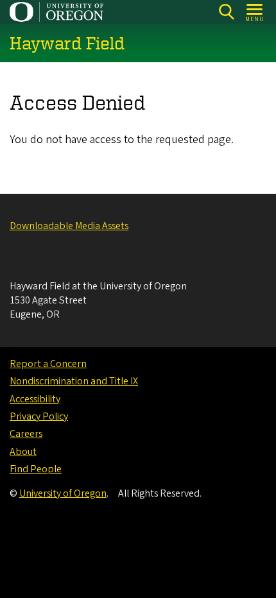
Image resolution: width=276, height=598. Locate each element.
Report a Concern (48, 364)
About (23, 452)
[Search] (226, 12)
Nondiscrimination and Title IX (74, 381)
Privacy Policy (39, 416)
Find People (36, 469)
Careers (26, 434)
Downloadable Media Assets (69, 226)
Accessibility (35, 399)
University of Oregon (63, 493)
